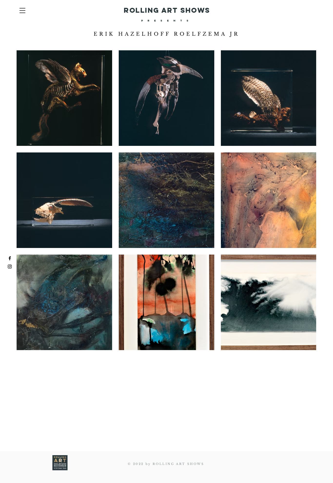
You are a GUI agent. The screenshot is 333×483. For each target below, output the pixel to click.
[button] (22, 10)
